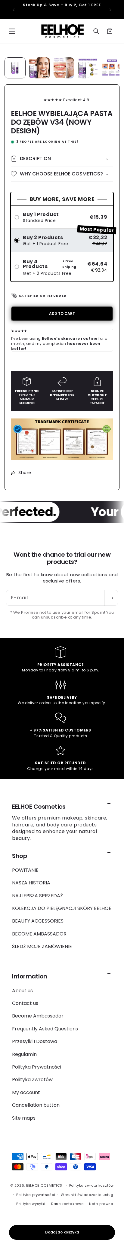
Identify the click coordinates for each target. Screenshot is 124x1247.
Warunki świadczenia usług (87, 1194)
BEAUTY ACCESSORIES (38, 920)
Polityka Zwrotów (32, 1079)
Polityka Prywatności (36, 1066)
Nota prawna (101, 1203)
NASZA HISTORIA (31, 882)
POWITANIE (25, 870)
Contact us (25, 1003)
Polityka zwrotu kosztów (91, 1185)
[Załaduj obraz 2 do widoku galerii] (39, 67)
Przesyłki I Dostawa (34, 1041)
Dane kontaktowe (67, 1203)
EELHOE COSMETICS (44, 1185)
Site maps (24, 1118)
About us (22, 990)
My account (26, 1092)
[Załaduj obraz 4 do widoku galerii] (87, 67)
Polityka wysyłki (30, 1203)
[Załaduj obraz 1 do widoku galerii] (15, 67)
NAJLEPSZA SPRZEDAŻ (37, 895)
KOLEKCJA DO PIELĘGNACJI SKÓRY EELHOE (61, 908)
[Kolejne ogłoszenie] (110, 9)
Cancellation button (36, 1105)
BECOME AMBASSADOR (39, 933)
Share (24, 473)
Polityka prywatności (35, 1194)
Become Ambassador (38, 1015)
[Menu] (12, 31)
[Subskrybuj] (111, 598)
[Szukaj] (96, 31)
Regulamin (24, 1054)
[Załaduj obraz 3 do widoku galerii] (63, 67)
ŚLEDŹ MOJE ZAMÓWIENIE (42, 946)
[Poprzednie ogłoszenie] (13, 9)
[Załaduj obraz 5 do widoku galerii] (111, 67)
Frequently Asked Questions (45, 1028)
